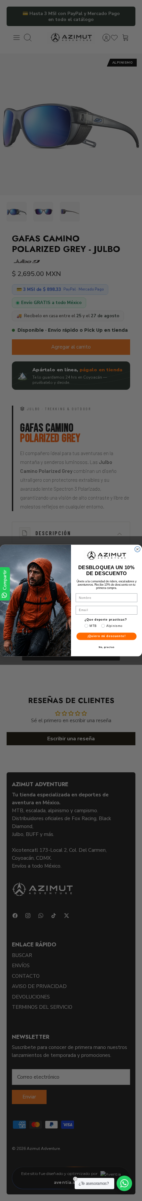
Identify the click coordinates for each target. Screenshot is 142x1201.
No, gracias (107, 647)
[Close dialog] (137, 549)
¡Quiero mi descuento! (107, 636)
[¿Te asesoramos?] (124, 1183)
